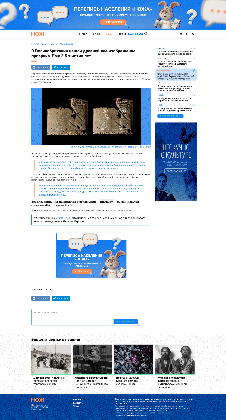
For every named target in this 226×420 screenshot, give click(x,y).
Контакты (78, 403)
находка (161, 48)
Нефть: (128, 381)
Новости (110, 34)
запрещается (120, 408)
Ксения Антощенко (49, 44)
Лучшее (97, 34)
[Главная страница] (37, 34)
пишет (34, 82)
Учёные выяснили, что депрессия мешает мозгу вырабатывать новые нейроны (174, 64)
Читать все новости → (170, 116)
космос (160, 95)
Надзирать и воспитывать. (92, 382)
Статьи (83, 34)
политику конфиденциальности (128, 415)
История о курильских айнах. (172, 382)
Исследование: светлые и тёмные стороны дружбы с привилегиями (174, 109)
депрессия (162, 58)
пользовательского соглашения (159, 413)
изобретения (163, 71)
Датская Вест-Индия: (49, 381)
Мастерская (135, 34)
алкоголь (161, 83)
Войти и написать (125, 322)
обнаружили (63, 218)
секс (159, 105)
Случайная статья (145, 34)
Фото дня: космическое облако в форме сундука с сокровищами (174, 99)
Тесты (122, 34)
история (35, 44)
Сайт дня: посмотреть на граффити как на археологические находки (175, 53)
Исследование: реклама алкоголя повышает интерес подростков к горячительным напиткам (174, 88)
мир (50, 289)
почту (165, 410)
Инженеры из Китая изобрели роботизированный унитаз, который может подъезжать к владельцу (175, 76)
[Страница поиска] (193, 34)
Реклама (77, 399)
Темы (76, 406)
